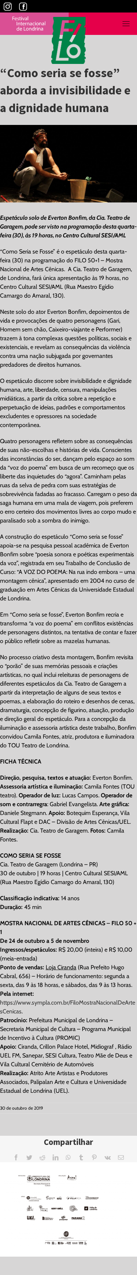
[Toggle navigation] (126, 23)
